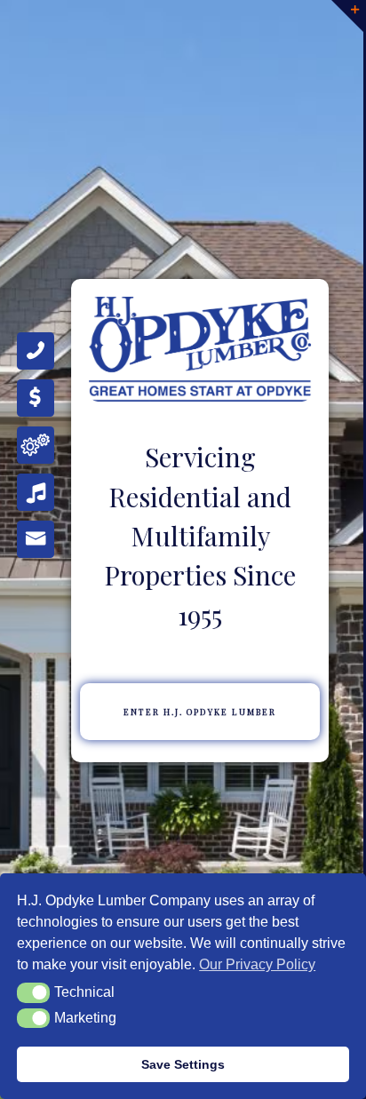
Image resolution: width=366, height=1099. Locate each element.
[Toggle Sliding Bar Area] (347, 16)
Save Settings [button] (183, 1064)
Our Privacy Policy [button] (257, 964)
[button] (33, 992)
